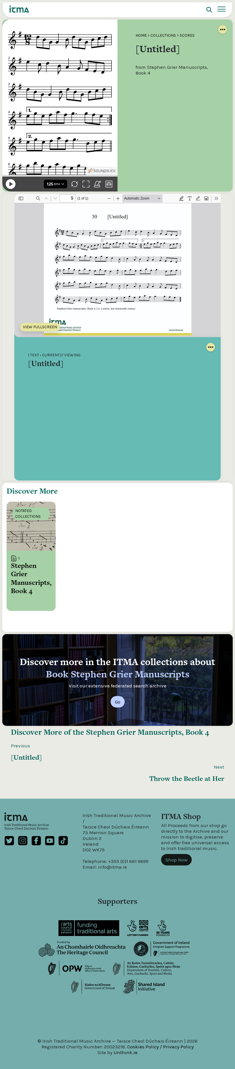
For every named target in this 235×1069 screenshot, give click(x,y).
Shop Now (176, 860)
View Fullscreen (40, 327)
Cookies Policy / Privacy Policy (160, 1047)
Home (141, 35)
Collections (163, 35)
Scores (187, 35)
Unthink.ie (125, 1052)
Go (117, 702)
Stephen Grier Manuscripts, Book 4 (147, 732)
